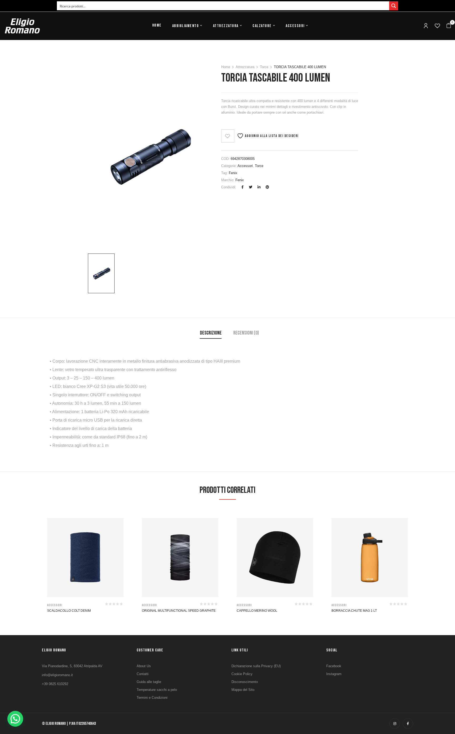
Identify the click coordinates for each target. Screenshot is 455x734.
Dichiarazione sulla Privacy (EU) (256, 666)
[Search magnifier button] (393, 5)
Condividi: (228, 187)
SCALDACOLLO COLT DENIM (69, 610)
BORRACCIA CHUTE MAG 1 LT (354, 610)
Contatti (143, 674)
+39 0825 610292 (55, 684)
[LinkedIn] (259, 187)
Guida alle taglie (149, 682)
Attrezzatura (245, 67)
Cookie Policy (242, 674)
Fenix (233, 173)
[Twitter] (250, 187)
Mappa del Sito (242, 690)
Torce (264, 67)
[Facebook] (242, 187)
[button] (448, 26)
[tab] (211, 333)
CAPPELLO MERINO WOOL (257, 610)
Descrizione (211, 333)
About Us (144, 666)
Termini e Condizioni (152, 698)
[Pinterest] (267, 187)
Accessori (245, 166)
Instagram (334, 674)
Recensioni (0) (246, 333)
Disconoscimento (244, 682)
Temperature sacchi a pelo (157, 690)
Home (225, 67)
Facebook (333, 666)
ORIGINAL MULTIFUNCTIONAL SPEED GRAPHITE (179, 610)
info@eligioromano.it (57, 675)
